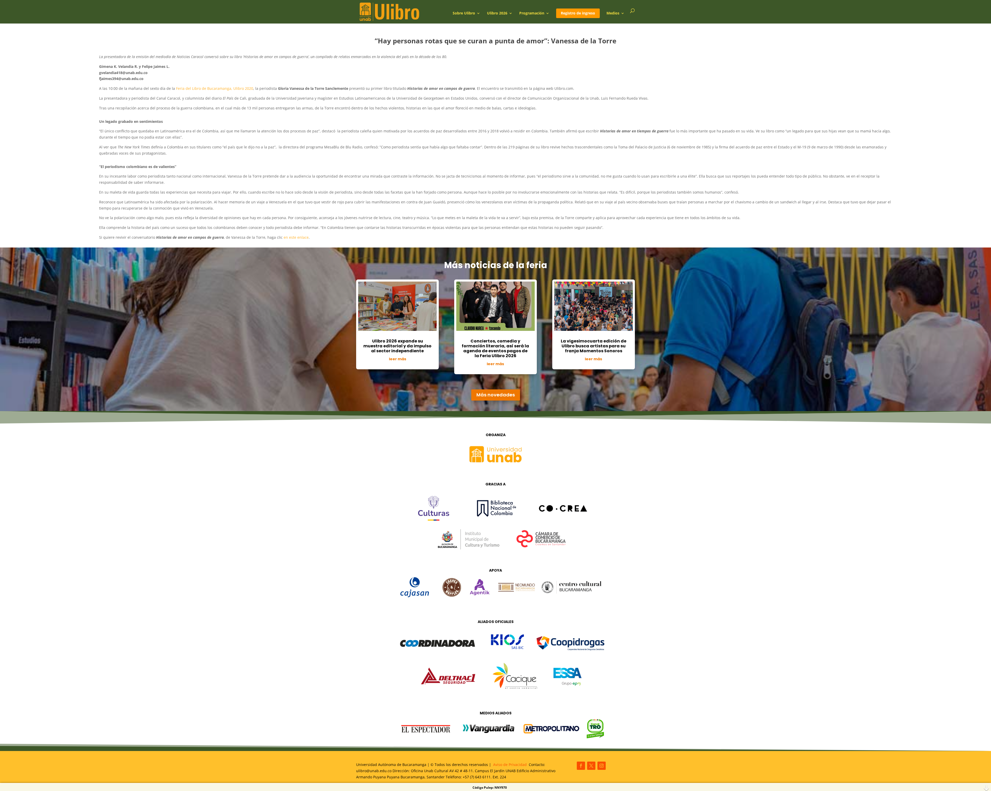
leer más (397, 359)
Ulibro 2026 (497, 13)
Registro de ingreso (578, 13)
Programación (531, 13)
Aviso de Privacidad (510, 764)
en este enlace (296, 237)
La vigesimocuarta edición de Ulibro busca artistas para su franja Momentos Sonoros (593, 346)
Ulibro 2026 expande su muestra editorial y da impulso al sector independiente (397, 346)
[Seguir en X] (591, 766)
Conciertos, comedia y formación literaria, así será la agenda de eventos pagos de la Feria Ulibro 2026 (495, 348)
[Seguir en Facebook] (581, 766)
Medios (612, 13)
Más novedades (495, 394)
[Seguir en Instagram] (601, 766)
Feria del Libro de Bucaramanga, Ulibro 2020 (214, 88)
